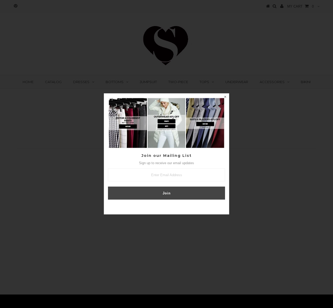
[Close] (225, 97)
